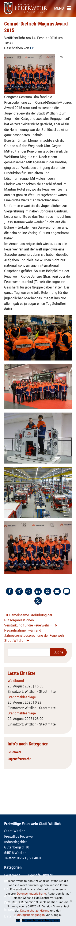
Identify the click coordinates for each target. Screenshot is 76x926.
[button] (9, 591)
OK (18, 920)
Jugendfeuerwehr (19, 758)
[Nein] (71, 901)
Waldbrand (16, 680)
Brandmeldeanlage (22, 697)
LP (32, 48)
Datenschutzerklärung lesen (41, 920)
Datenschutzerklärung (31, 893)
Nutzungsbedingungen (29, 914)
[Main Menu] (69, 8)
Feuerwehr (14, 752)
